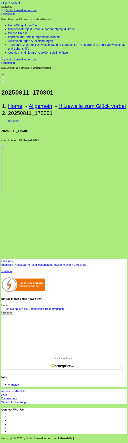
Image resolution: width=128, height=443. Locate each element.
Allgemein (40, 106)
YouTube (6, 271)
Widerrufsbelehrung (13, 402)
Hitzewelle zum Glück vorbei (92, 106)
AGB (4, 394)
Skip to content (10, 3)
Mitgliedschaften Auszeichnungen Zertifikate (59, 264)
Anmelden (14, 384)
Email (4, 305)
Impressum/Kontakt (13, 391)
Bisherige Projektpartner (16, 264)
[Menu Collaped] (2, 74)
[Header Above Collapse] (2, 81)
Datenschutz (9, 398)
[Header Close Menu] (2, 77)
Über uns (7, 261)
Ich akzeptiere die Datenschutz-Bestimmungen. (35, 308)
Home (15, 106)
